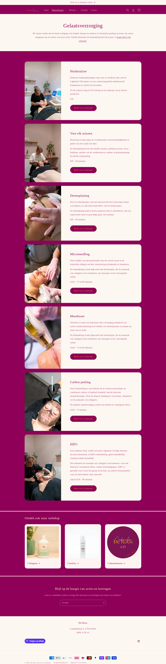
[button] (58, 10)
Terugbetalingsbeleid (61, 662)
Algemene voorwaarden (78, 662)
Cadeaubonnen (115, 563)
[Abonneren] (103, 603)
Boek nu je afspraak (83, 108)
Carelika (71, 563)
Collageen (32, 563)
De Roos (33, 662)
